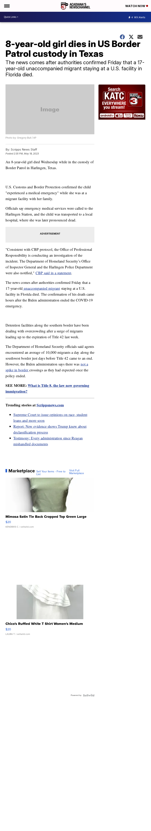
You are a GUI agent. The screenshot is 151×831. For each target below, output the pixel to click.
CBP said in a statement (53, 272)
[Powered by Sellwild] (88, 695)
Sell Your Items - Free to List (50, 473)
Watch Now (135, 6)
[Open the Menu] (6, 6)
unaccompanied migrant (41, 288)
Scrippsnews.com (50, 405)
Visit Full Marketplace (76, 472)
